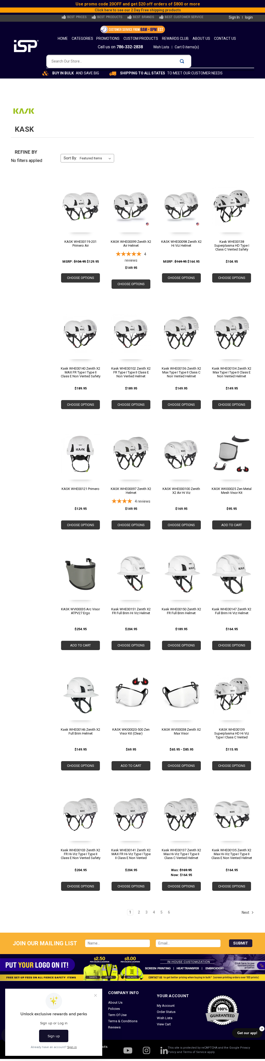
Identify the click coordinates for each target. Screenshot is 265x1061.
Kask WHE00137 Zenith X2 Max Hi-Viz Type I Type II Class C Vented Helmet (181, 854)
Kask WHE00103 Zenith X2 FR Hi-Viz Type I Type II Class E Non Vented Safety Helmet (80, 854)
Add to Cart (231, 525)
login (249, 17)
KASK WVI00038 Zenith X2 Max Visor (181, 731)
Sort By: (70, 158)
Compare (79, 214)
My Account (166, 1006)
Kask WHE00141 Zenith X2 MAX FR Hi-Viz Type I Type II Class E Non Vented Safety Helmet (131, 854)
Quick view (80, 205)
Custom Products (140, 38)
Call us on (120, 46)
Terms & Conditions (122, 1021)
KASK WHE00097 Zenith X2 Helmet (131, 491)
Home (63, 38)
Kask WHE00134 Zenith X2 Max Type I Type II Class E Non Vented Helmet (231, 372)
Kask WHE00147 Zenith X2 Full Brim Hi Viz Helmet (231, 611)
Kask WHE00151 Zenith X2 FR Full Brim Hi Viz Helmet (131, 611)
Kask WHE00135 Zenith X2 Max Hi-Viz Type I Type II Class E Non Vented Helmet (231, 854)
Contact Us (225, 38)
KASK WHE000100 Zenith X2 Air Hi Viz (181, 491)
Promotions (108, 38)
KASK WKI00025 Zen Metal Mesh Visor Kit (232, 491)
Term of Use (117, 1015)
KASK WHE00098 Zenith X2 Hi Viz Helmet (181, 243)
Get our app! (247, 1033)
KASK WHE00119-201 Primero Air (80, 243)
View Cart (164, 1024)
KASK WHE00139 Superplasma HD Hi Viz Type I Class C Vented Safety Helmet (231, 733)
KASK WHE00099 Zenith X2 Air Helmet (131, 243)
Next (246, 912)
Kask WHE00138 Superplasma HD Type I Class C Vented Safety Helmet (231, 245)
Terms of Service (195, 1052)
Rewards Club (175, 38)
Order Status (166, 1012)
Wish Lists (161, 47)
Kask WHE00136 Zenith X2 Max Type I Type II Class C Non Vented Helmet (181, 372)
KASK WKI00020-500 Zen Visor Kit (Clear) (131, 731)
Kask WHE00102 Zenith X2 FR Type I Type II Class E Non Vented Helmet (131, 372)
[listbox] (96, 158)
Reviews (114, 1027)
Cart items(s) (187, 47)
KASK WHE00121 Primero (80, 489)
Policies (114, 1009)
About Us (201, 38)
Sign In (234, 17)
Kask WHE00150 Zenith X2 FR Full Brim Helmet (181, 611)
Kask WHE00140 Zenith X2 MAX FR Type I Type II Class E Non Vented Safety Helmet (80, 372)
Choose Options (80, 278)
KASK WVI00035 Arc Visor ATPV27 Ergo (80, 611)
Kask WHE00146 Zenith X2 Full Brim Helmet (80, 731)
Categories (82, 38)
